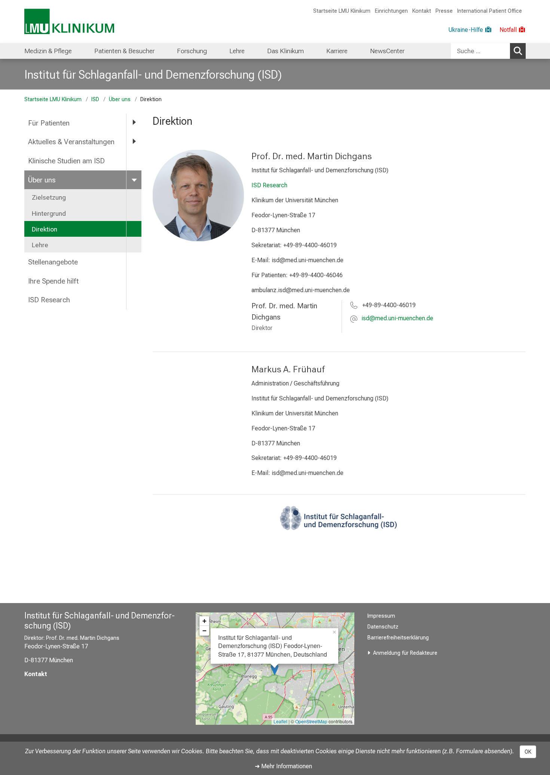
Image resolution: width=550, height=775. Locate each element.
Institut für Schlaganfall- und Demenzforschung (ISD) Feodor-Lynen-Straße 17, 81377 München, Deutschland (272, 646)
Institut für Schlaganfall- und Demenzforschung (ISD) (153, 74)
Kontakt (421, 11)
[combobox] (488, 51)
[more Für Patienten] (133, 122)
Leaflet (280, 721)
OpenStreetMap (311, 721)
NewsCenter (387, 51)
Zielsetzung (49, 197)
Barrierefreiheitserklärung (398, 638)
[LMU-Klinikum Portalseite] (69, 21)
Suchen (518, 51)
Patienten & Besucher (124, 51)
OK (528, 752)
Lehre (237, 51)
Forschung (192, 51)
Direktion (44, 229)
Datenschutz (382, 627)
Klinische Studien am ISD (66, 161)
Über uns (120, 99)
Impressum (381, 616)
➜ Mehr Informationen (283, 766)
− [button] (204, 631)
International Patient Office (489, 11)
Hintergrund (49, 213)
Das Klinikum (285, 51)
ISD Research (49, 300)
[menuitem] (48, 51)
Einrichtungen (391, 11)
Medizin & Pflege (48, 51)
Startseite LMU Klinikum (341, 11)
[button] (397, 319)
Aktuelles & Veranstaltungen (71, 141)
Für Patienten (49, 123)
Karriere (337, 51)
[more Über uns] (133, 179)
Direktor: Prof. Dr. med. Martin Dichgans (71, 638)
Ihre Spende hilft (53, 281)
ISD (95, 99)
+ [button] (204, 621)
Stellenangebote (53, 262)
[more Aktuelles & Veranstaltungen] (133, 141)
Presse (444, 11)
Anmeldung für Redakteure (405, 653)
